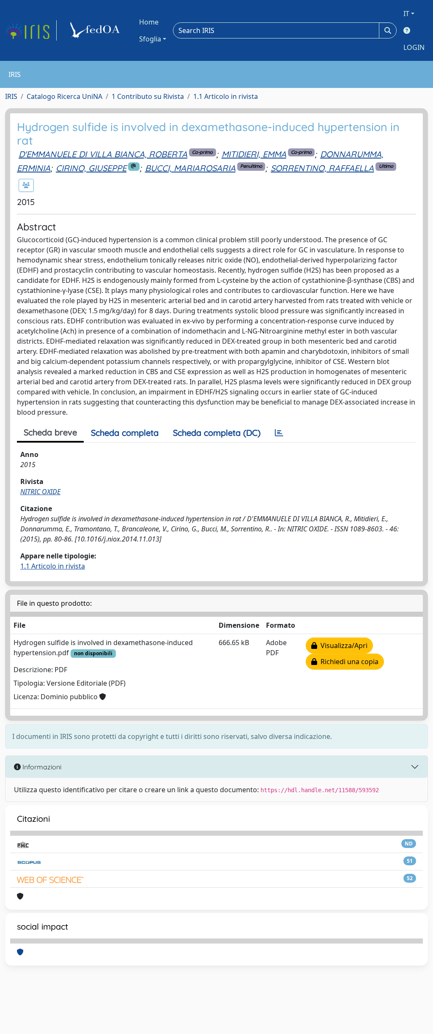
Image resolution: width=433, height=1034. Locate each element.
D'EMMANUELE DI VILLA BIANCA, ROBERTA (103, 154)
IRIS (11, 96)
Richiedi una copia (347, 661)
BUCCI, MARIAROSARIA (190, 168)
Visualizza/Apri (342, 645)
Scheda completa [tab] (125, 432)
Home (149, 22)
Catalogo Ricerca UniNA (64, 96)
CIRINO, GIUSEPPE (91, 168)
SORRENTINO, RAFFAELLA (322, 168)
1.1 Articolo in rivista (225, 96)
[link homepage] (31, 30)
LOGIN (414, 47)
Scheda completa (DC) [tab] (216, 432)
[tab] (279, 433)
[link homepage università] (96, 30)
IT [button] (406, 13)
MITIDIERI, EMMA (254, 154)
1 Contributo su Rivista (148, 96)
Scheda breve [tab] (50, 432)
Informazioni (41, 767)
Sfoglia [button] (150, 39)
